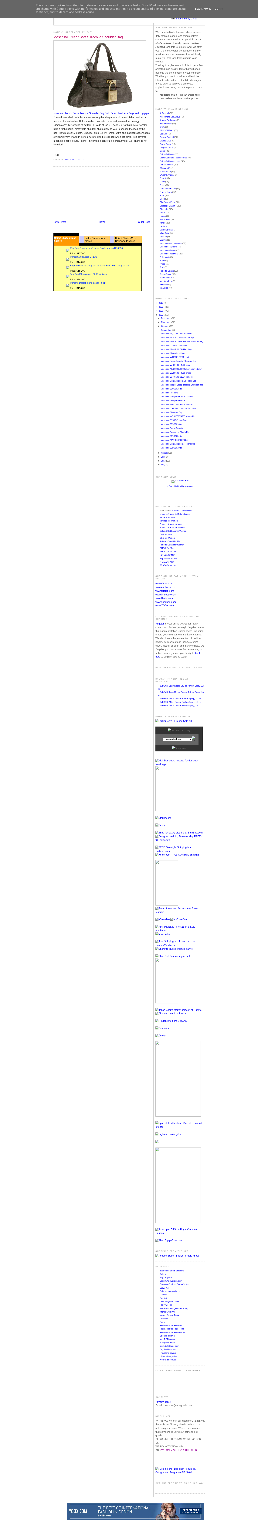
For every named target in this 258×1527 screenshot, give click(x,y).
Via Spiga (164, 288)
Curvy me (164, 1288)
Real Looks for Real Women (172, 1332)
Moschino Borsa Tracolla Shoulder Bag (178, 361)
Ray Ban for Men (167, 555)
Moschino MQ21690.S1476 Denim (176, 333)
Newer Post (59, 221)
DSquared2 (165, 168)
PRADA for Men (167, 562)
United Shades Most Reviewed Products (125, 239)
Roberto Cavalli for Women (172, 545)
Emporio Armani (167, 175)
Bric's (162, 127)
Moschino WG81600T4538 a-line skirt (178, 416)
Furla (162, 195)
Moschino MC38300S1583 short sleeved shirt (181, 369)
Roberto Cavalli (167, 271)
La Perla (164, 226)
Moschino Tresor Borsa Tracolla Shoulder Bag (88, 37)
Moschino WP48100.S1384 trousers (177, 377)
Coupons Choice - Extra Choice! (174, 1284)
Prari (162, 267)
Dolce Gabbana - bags (170, 161)
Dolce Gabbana (167, 154)
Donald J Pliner (167, 165)
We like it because (168, 1360)
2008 (161, 311)
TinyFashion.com (167, 1349)
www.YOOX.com (164, 605)
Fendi (162, 182)
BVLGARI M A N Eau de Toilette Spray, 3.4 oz (180, 698)
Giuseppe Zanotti (168, 206)
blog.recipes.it (166, 1277)
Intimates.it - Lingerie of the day (174, 1308)
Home (102, 221)
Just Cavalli (165, 219)
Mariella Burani (167, 230)
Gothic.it (163, 1298)
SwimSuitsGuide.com (169, 1346)
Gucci (163, 212)
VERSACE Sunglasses (182, 510)
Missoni (163, 236)
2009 (161, 307)
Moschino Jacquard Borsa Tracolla (177, 397)
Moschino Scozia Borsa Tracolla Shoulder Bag (182, 341)
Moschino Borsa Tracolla (172, 428)
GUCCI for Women (168, 551)
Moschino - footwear (169, 254)
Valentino (164, 284)
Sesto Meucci (166, 278)
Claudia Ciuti (165, 141)
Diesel (163, 151)
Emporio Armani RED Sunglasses (175, 514)
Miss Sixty (165, 233)
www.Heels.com (164, 598)
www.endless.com (165, 587)
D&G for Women (167, 538)
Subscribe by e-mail (187, 18)
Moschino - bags (74, 160)
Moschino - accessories (171, 243)
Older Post (144, 221)
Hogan (163, 216)
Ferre (162, 185)
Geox (162, 199)
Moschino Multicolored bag (173, 353)
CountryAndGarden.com (171, 1281)
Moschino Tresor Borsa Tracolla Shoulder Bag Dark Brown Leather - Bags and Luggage (101, 113)
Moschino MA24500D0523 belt (174, 440)
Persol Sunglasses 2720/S (83, 257)
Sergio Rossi (166, 274)
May (163, 464)
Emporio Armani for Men (171, 524)
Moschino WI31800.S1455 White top (177, 337)
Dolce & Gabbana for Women (173, 531)
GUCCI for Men (167, 548)
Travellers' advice (168, 1353)
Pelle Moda (165, 257)
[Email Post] (56, 155)
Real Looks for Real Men (171, 1325)
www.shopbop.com (165, 602)
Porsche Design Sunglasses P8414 (88, 283)
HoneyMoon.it (166, 1305)
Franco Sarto (166, 192)
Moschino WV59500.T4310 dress (176, 373)
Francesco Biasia (168, 188)
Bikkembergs (166, 123)
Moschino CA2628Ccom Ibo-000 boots (178, 408)
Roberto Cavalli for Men (170, 541)
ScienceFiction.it (167, 1336)
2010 (161, 303)
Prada (163, 264)
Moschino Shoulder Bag (171, 412)
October (165, 326)
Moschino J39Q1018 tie (171, 424)
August (164, 453)
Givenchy (164, 209)
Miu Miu (163, 240)
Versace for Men (167, 517)
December (166, 318)
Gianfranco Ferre (168, 202)
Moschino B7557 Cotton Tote (174, 345)
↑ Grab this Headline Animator (180, 486)
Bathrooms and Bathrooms (172, 1271)
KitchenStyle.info (167, 1312)
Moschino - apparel (169, 247)
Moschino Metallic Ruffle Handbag (176, 349)
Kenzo (163, 223)
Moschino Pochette (169, 393)
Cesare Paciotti (167, 137)
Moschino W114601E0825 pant (175, 357)
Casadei (164, 134)
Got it (219, 8)
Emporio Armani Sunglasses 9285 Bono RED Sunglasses (99, 265)
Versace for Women (169, 521)
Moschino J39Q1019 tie (171, 448)
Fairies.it (163, 1294)
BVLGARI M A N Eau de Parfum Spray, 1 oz (179, 705)
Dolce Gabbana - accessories (174, 158)
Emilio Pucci (165, 171)
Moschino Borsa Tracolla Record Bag (178, 444)
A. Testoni (164, 113)
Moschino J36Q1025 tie (171, 389)
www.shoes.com (164, 583)
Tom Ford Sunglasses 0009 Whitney (88, 274)
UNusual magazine (168, 1356)
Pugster (159, 623)
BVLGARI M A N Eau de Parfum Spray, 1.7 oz (180, 702)
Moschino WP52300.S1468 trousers (177, 404)
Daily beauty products (170, 1291)
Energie (163, 178)
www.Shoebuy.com (165, 594)
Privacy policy (163, 1401)
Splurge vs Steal (167, 1342)
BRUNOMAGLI (167, 130)
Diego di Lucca (167, 147)
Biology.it (164, 1274)
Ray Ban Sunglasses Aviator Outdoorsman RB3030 (96, 248)
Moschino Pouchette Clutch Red (175, 432)
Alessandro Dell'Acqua (170, 117)
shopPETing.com (167, 1339)
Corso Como (166, 144)
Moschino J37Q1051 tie (171, 436)
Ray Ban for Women (169, 558)
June (163, 461)
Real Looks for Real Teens (172, 1329)
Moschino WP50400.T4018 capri (175, 365)
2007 (161, 315)
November (166, 322)
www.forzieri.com (164, 590)
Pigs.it (162, 1322)
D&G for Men (166, 534)
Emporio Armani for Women (172, 527)
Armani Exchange (168, 120)
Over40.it (164, 1318)
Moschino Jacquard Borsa (173, 400)
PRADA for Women (168, 565)
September (166, 330)
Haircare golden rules (169, 1301)
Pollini (162, 260)
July (163, 457)
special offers (166, 281)
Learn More (203, 8)
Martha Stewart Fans (169, 1315)
